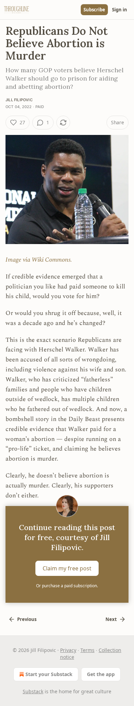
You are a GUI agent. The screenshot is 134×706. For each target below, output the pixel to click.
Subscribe (94, 10)
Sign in (119, 10)
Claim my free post (67, 568)
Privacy (68, 650)
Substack (33, 691)
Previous (26, 619)
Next (111, 619)
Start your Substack (48, 674)
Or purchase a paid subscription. (67, 586)
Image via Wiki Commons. (38, 259)
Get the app (101, 674)
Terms (87, 650)
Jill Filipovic (19, 99)
